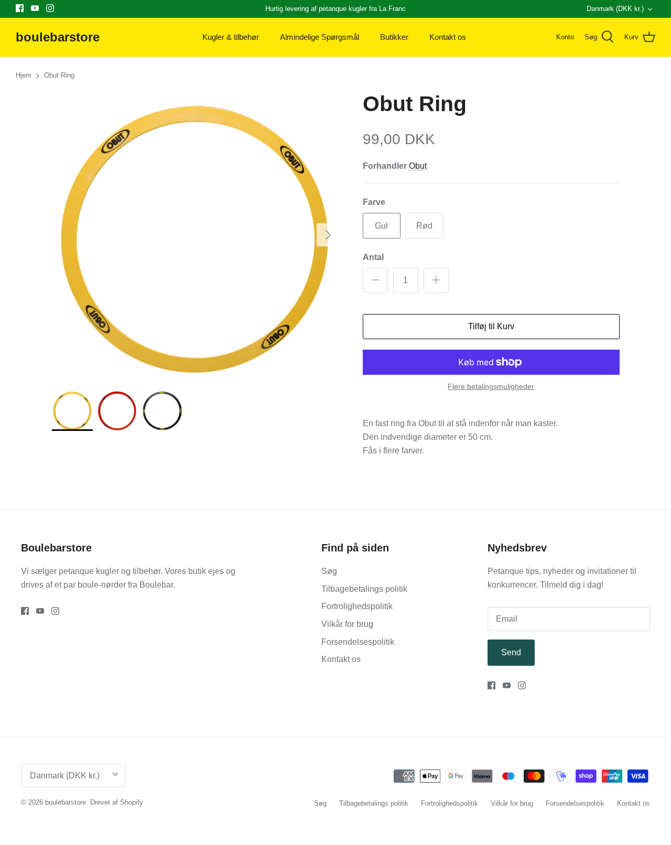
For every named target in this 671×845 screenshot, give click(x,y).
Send (511, 652)
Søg (329, 571)
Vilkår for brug (347, 624)
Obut (418, 165)
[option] (196, 234)
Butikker (394, 36)
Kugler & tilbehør (230, 36)
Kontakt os (447, 36)
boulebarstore (65, 802)
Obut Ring (59, 76)
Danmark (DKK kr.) (615, 9)
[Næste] (328, 234)
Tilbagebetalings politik (364, 588)
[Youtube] (35, 8)
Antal (373, 257)
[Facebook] (20, 8)
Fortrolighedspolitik (357, 606)
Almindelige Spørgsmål (319, 36)
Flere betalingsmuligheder (491, 386)
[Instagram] (50, 8)
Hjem (23, 76)
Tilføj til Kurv (491, 326)
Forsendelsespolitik (357, 641)
